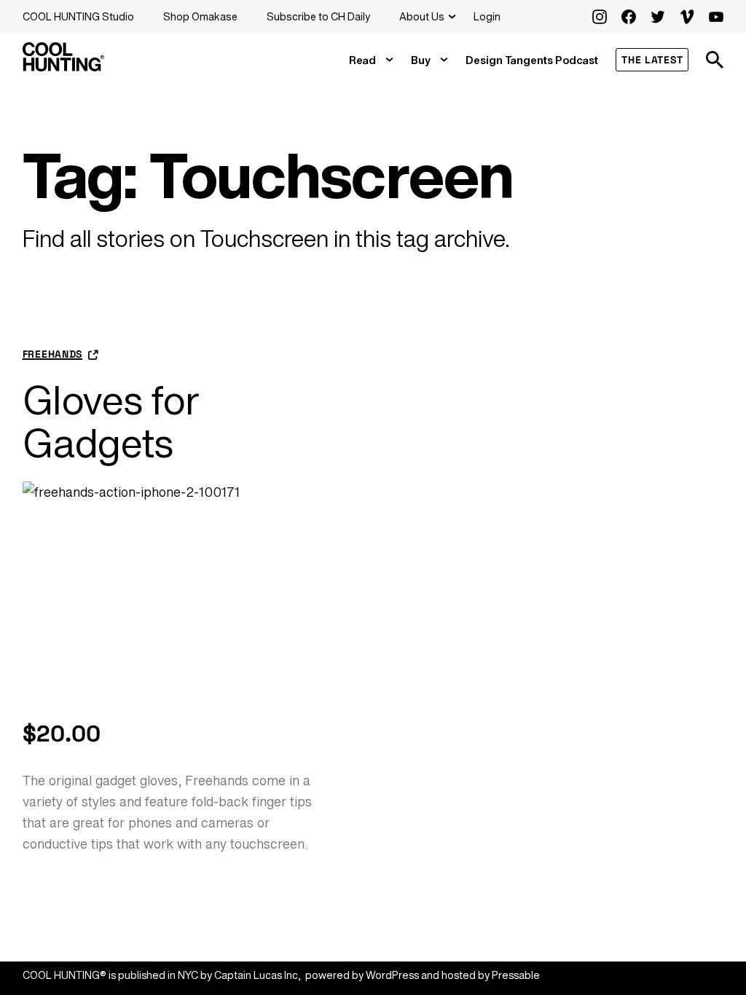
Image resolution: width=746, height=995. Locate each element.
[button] (714, 59)
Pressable (516, 975)
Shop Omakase (200, 16)
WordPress (392, 975)
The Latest (652, 59)
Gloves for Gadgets (111, 421)
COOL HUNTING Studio (78, 16)
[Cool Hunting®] (63, 67)
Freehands (52, 354)
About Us (421, 16)
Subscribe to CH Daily (318, 16)
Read (362, 60)
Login (487, 16)
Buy (421, 60)
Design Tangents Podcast (532, 60)
